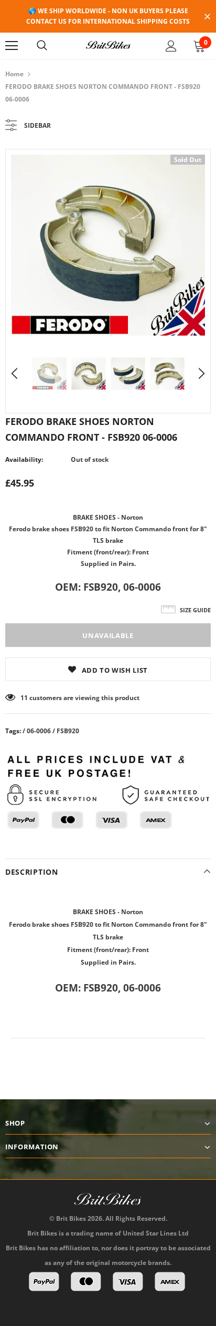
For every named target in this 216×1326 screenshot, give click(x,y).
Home (14, 73)
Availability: (24, 459)
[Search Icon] (42, 46)
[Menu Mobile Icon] (11, 45)
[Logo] (108, 45)
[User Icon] (171, 46)
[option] (108, 245)
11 (24, 697)
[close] (207, 17)
